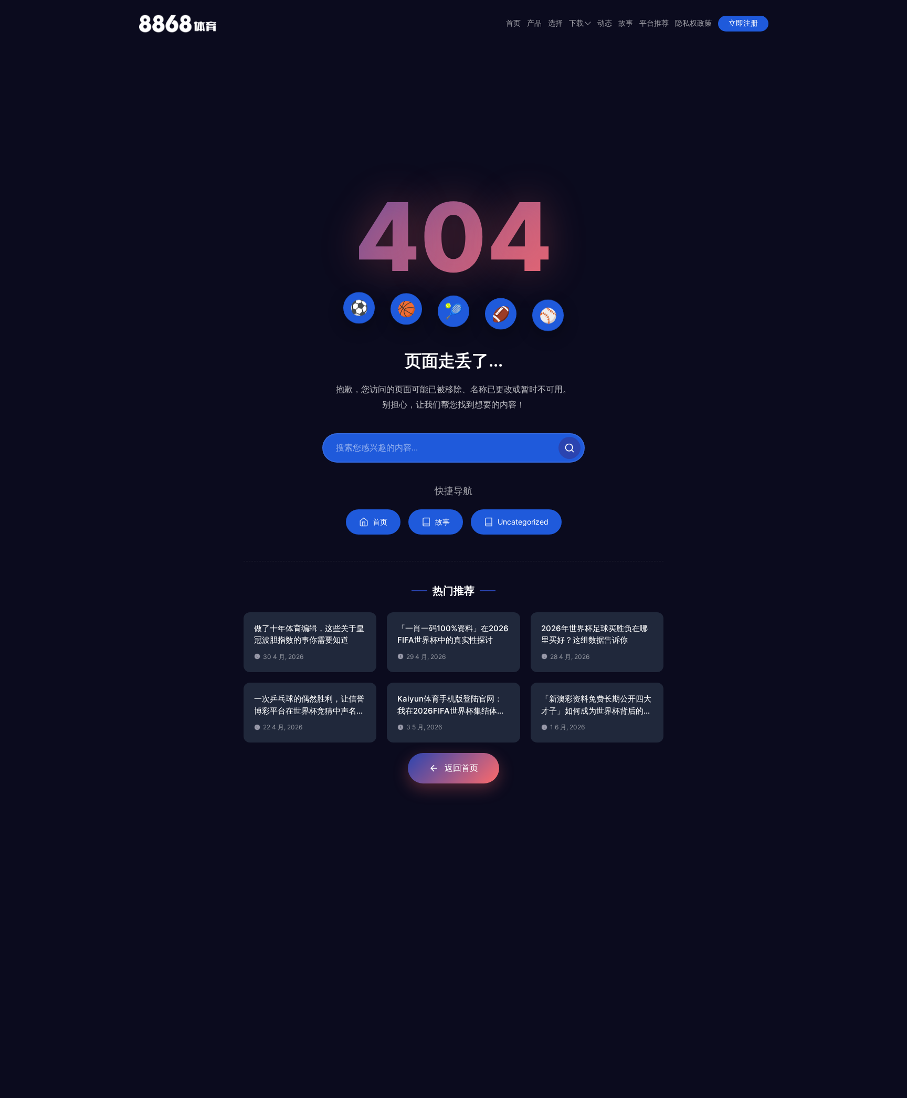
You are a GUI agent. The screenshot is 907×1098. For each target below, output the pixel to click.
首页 (513, 23)
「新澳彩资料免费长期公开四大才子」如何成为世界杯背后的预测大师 (596, 705)
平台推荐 (654, 23)
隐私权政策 (693, 23)
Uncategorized (523, 521)
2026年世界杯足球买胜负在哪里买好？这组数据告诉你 (594, 634)
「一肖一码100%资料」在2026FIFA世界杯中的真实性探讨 (453, 634)
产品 (534, 23)
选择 (555, 23)
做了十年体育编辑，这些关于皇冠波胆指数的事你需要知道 (309, 634)
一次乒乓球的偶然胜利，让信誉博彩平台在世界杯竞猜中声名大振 (309, 705)
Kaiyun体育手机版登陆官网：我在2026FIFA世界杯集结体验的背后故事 (451, 705)
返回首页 (461, 767)
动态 (604, 23)
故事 (625, 23)
